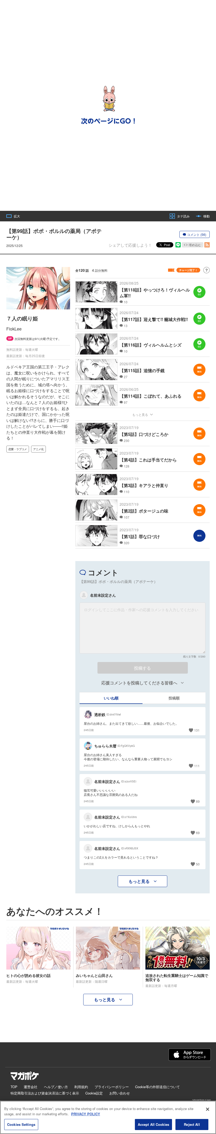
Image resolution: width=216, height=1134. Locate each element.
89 (198, 801)
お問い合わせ (119, 1093)
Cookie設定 (94, 1093)
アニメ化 (38, 449)
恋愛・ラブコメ (17, 449)
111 (197, 766)
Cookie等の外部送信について (157, 1086)
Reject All (192, 1124)
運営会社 (30, 1086)
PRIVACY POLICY (85, 1113)
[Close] (207, 1109)
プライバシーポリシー (112, 1086)
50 (198, 864)
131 (197, 730)
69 (198, 833)
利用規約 (81, 1086)
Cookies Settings (21, 1124)
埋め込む (195, 244)
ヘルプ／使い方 (56, 1086)
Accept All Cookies (153, 1124)
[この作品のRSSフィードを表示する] (207, 244)
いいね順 (111, 697)
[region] (108, 1117)
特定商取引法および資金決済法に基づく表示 (45, 1093)
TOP (14, 1086)
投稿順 (174, 697)
